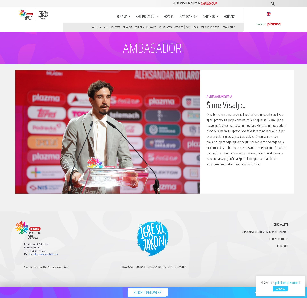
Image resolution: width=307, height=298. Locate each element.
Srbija (168, 266)
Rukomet (151, 27)
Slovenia (180, 266)
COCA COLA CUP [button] (98, 27)
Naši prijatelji (145, 16)
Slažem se (280, 288)
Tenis (195, 27)
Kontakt (230, 16)
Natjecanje (187, 16)
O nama (122, 16)
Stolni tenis (229, 27)
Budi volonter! (278, 238)
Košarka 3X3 (165, 27)
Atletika (139, 27)
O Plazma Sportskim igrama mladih (265, 231)
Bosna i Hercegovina (149, 266)
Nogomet (115, 27)
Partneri (209, 16)
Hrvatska (127, 266)
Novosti (168, 16)
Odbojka (178, 27)
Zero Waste (280, 224)
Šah (188, 27)
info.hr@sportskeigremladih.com (43, 254)
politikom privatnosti (287, 282)
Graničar (127, 27)
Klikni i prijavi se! (148, 292)
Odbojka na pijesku (210, 27)
